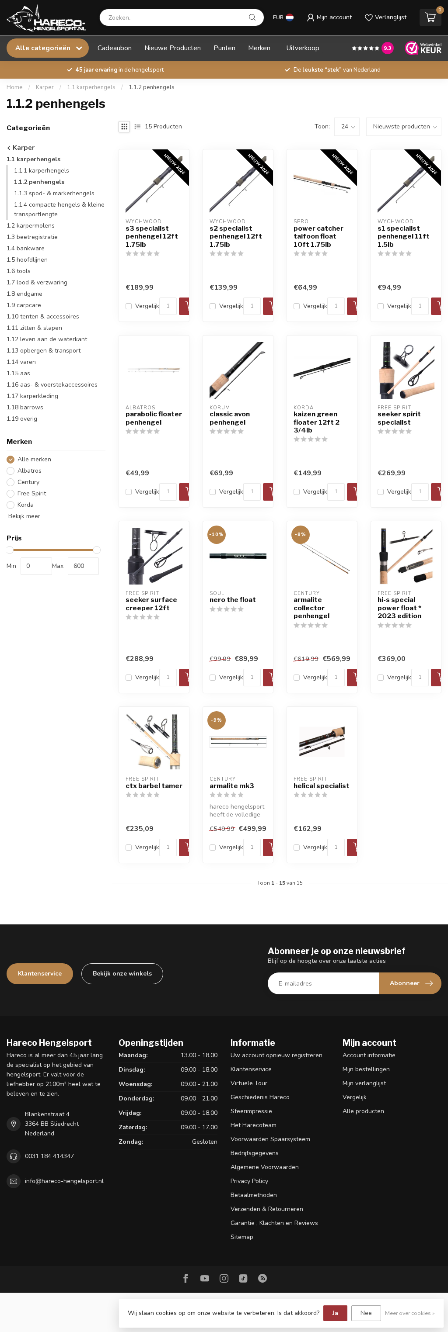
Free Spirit (32, 493)
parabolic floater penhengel (154, 418)
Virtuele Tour (249, 1083)
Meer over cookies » (410, 1313)
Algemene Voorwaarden (265, 1167)
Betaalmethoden (254, 1195)
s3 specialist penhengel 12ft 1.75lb (152, 237)
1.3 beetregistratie (32, 237)
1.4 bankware (26, 248)
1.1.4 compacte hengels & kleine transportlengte (59, 209)
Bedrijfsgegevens (255, 1153)
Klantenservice (40, 973)
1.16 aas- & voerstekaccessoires (52, 385)
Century (28, 482)
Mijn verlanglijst (364, 1083)
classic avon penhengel (230, 418)
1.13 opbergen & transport (43, 350)
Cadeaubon (115, 47)
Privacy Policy (249, 1181)
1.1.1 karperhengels (41, 170)
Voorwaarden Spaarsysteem (270, 1139)
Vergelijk (147, 306)
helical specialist (322, 786)
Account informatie (369, 1055)
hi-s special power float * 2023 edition (399, 608)
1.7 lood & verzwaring (37, 282)
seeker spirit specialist (399, 418)
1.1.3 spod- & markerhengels (54, 193)
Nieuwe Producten (172, 47)
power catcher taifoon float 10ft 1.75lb (318, 237)
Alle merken (34, 459)
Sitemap (242, 1237)
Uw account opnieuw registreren (276, 1055)
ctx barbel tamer (154, 786)
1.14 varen (21, 362)
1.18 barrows (25, 407)
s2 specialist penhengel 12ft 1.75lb (236, 237)
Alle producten (363, 1111)
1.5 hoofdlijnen (27, 260)
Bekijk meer (23, 516)
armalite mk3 (232, 786)
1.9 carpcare (24, 305)
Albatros (30, 470)
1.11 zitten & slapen (34, 328)
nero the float (233, 600)
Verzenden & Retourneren (267, 1209)
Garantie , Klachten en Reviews (274, 1223)
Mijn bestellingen (366, 1069)
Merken (259, 47)
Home (15, 87)
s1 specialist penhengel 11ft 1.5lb (404, 237)
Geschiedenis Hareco (260, 1097)
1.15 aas (18, 373)
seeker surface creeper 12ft (151, 604)
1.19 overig (22, 419)
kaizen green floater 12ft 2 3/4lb (317, 422)
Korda (26, 505)
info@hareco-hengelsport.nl (64, 1181)
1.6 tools (19, 271)
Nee (366, 1313)
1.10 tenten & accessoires (43, 316)
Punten (224, 47)
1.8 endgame (24, 294)
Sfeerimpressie (251, 1111)
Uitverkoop (303, 47)
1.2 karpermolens (31, 225)
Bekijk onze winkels (122, 973)
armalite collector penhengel (311, 608)
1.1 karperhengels (91, 87)
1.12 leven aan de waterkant (47, 339)
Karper (45, 87)
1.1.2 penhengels (152, 87)
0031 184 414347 (49, 1156)
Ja (335, 1313)
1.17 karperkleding (32, 396)
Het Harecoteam (253, 1125)
